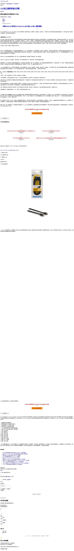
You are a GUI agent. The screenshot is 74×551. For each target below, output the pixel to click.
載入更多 (2, 483)
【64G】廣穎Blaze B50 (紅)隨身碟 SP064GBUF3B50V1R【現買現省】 (16, 463)
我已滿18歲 (2, 548)
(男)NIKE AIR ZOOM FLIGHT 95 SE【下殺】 (11, 457)
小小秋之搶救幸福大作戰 (10, 8)
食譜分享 (9, 479)
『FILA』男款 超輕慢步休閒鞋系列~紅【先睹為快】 (13, 464)
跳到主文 (2, 11)
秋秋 (1, 470)
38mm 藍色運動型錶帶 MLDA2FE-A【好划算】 (12, 456)
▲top (1, 481)
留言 (9, 476)
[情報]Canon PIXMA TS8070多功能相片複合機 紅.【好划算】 (14, 459)
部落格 (4, 20)
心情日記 (9, 16)
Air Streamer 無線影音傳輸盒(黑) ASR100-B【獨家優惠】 (13, 461)
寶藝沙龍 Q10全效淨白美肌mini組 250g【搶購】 (12, 455)
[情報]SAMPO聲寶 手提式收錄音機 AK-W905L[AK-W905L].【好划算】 (16, 460)
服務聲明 (47, 535)
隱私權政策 (43, 535)
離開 (6, 548)
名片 (3, 21)
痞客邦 (6, 476)
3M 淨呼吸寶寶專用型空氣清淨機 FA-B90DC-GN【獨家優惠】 (14, 452)
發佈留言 (2, 490)
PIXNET (29, 535)
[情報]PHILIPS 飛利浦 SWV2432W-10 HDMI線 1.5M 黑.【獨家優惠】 (23, 26)
